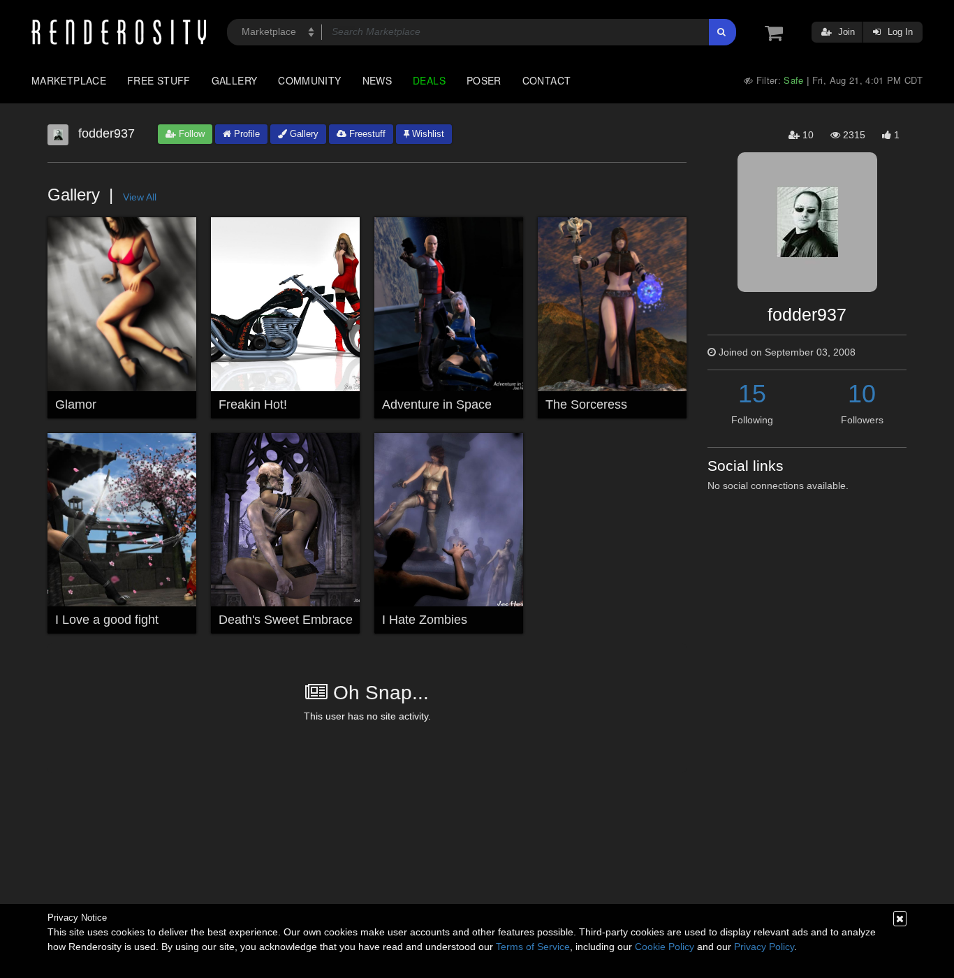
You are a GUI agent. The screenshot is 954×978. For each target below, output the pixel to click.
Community (309, 80)
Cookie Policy (664, 946)
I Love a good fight (107, 620)
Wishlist (426, 134)
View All (139, 197)
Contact (546, 80)
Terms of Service (533, 946)
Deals (429, 80)
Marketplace (68, 80)
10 (862, 393)
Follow (190, 134)
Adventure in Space (437, 404)
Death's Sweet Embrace (286, 620)
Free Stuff (159, 80)
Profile (245, 134)
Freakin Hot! (253, 404)
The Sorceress (586, 404)
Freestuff (366, 134)
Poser (484, 80)
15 (752, 393)
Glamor (75, 404)
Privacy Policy (764, 946)
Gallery (235, 80)
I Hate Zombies (424, 620)
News (377, 80)
